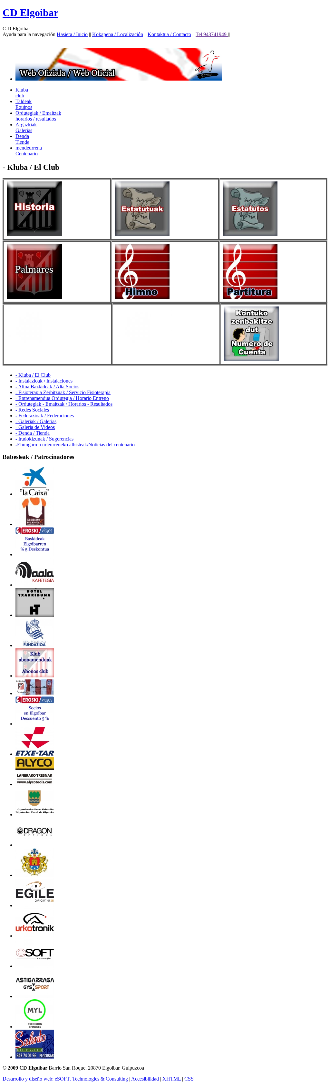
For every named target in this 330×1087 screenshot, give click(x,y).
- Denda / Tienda (32, 433)
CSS (189, 1079)
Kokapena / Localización (117, 34)
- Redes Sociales (32, 409)
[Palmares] (34, 297)
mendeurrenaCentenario (28, 150)
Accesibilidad (145, 1079)
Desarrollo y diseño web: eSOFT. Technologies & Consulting (66, 1079)
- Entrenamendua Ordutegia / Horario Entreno (62, 398)
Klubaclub (21, 92)
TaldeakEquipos (23, 104)
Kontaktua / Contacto (169, 34)
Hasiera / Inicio (72, 34)
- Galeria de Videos (35, 427)
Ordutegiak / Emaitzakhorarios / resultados (38, 115)
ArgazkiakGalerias (26, 127)
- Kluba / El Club (33, 375)
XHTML (171, 1079)
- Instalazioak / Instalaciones (44, 380)
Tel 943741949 (212, 34)
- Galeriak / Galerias (35, 421)
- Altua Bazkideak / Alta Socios (47, 386)
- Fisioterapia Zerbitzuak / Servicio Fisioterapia (63, 392)
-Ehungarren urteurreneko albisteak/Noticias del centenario (75, 444)
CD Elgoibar (30, 12)
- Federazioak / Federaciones (44, 415)
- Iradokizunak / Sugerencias (44, 439)
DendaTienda (22, 139)
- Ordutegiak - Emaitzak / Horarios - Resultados (63, 404)
